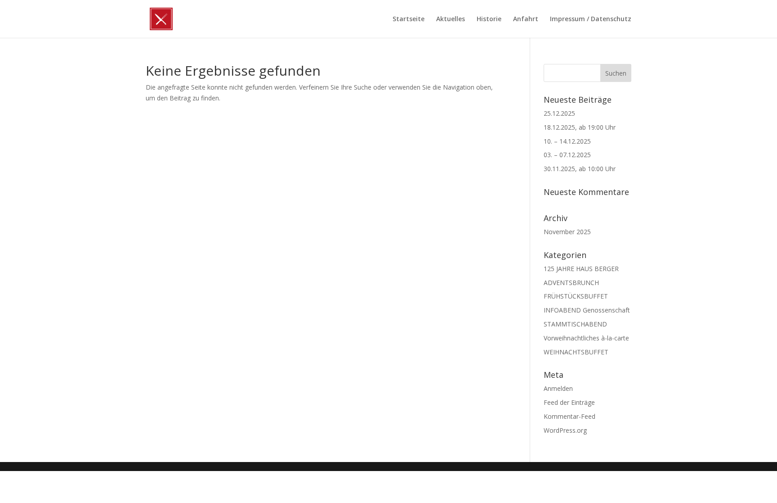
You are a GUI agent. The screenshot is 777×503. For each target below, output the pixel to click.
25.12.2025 (559, 113)
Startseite (408, 19)
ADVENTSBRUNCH (571, 282)
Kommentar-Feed (569, 416)
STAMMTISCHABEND (575, 324)
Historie (489, 19)
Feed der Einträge (569, 402)
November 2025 (567, 231)
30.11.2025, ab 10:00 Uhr (580, 168)
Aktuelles (450, 19)
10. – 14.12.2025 (567, 141)
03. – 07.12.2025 (567, 154)
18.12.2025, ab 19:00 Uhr (580, 127)
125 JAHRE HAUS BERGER (581, 268)
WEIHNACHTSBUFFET (576, 352)
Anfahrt (525, 19)
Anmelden (558, 388)
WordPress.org (565, 430)
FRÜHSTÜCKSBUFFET (576, 296)
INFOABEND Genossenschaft (587, 310)
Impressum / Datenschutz (590, 19)
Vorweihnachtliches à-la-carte (586, 338)
